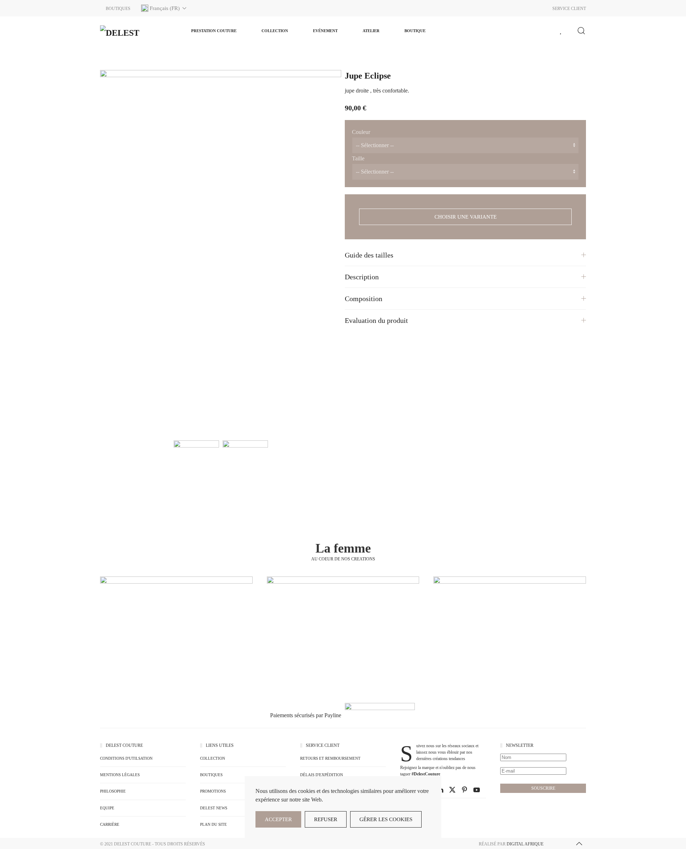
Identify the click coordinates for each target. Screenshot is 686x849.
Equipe (107, 808)
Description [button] (362, 277)
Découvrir (176, 642)
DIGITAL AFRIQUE (525, 843)
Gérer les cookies (385, 819)
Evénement (325, 31)
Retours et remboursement (330, 758)
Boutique (415, 31)
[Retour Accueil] (136, 30)
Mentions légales (120, 775)
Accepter (278, 819)
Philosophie (113, 791)
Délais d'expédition (321, 775)
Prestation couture (214, 31)
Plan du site (213, 824)
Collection (275, 31)
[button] (164, 8)
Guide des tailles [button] (369, 255)
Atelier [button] (371, 31)
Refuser (325, 819)
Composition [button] (363, 299)
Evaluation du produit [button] (376, 320)
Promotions (213, 791)
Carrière (109, 824)
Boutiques (211, 775)
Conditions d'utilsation (126, 758)
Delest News (213, 808)
